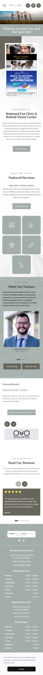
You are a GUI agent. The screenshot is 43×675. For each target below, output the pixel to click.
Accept (21, 669)
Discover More (12, 366)
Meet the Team (31, 366)
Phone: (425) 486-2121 (21, 613)
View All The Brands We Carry (20, 412)
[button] (4, 5)
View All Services (21, 206)
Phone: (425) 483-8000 (21, 561)
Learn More (21, 149)
